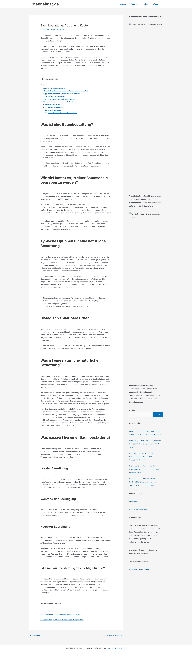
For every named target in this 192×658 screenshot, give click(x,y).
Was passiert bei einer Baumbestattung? (58, 102)
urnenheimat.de (44, 4)
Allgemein (45, 29)
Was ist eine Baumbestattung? (55, 88)
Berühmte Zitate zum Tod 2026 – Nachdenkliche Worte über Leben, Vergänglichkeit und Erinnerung (142, 481)
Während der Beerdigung (56, 107)
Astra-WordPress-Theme (116, 648)
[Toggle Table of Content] (42, 85)
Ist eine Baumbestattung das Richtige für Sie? (62, 113)
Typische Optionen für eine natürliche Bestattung (62, 94)
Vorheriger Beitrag (38, 635)
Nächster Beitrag (114, 635)
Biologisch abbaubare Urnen (54, 96)
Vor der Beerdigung (53, 104)
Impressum (133, 501)
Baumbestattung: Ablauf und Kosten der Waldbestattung (62, 620)
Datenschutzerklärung (138, 509)
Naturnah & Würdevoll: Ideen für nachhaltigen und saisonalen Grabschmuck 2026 (142, 456)
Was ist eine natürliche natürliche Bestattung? (60, 99)
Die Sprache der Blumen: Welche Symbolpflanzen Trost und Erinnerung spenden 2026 (144, 469)
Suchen (132, 410)
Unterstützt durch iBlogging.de (141, 569)
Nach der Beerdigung (55, 110)
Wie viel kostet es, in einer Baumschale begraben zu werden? (66, 91)
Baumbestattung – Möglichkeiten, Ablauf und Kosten (60, 614)
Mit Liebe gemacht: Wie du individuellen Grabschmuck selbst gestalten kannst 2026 (145, 443)
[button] (127, 4)
